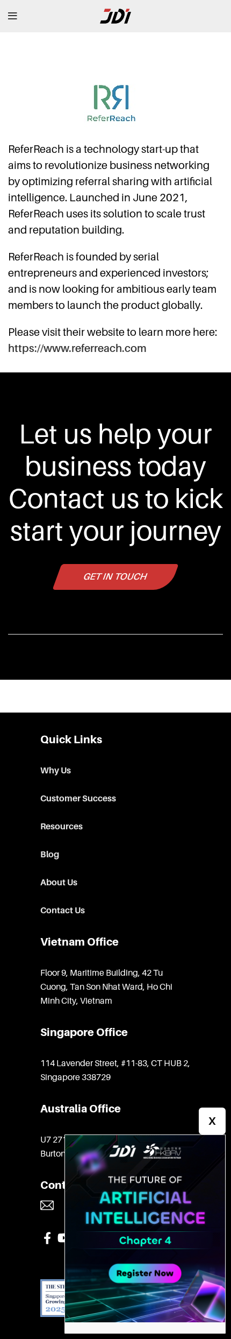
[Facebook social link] (47, 1238)
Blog (49, 854)
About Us (58, 882)
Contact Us (62, 910)
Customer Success (78, 799)
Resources (61, 826)
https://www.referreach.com (77, 348)
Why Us (55, 771)
